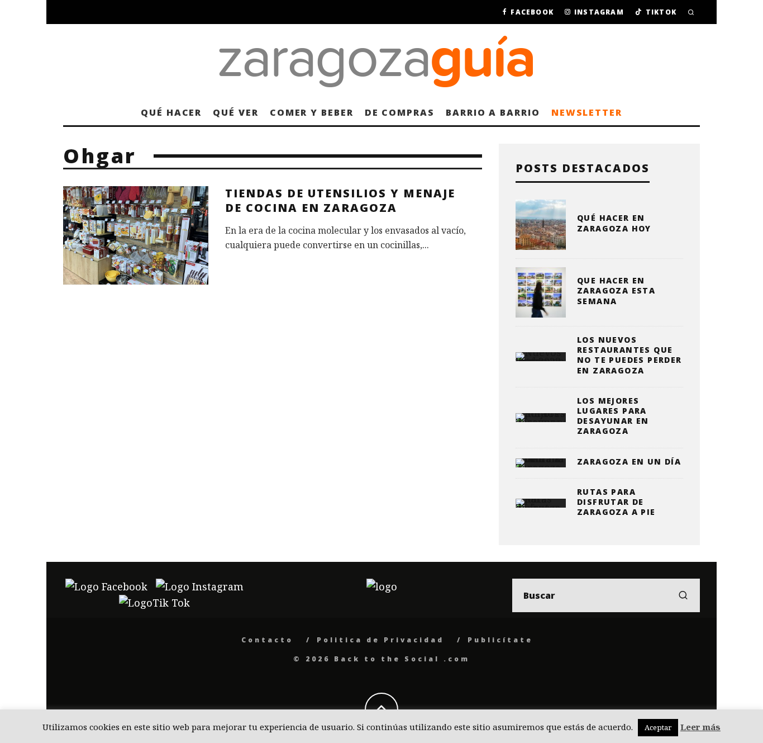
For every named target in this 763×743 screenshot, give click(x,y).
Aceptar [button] (658, 727)
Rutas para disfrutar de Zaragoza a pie (616, 501)
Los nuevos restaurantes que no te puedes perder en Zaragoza (629, 355)
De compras (400, 112)
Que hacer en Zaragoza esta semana (616, 290)
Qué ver (235, 112)
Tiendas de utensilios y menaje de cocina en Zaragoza (340, 200)
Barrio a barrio (493, 112)
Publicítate (500, 640)
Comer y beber (312, 112)
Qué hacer (171, 112)
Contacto (267, 640)
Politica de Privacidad (380, 640)
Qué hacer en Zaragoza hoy (614, 222)
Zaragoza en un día (629, 461)
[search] (683, 595)
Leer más (700, 726)
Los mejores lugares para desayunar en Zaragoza (613, 416)
